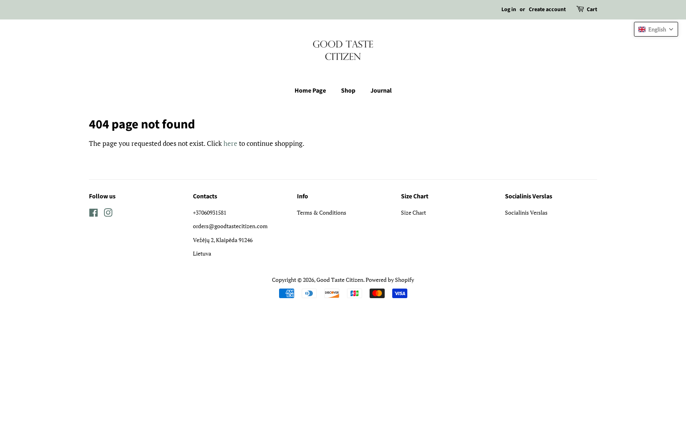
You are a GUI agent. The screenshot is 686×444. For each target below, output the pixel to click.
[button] (656, 29)
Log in (508, 10)
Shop (348, 90)
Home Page (310, 90)
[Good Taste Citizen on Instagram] (108, 214)
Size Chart (413, 212)
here (230, 143)
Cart (592, 10)
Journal (381, 90)
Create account (547, 10)
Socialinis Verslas (526, 212)
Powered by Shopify (390, 279)
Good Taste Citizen (339, 279)
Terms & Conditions (321, 212)
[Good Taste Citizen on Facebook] (93, 214)
